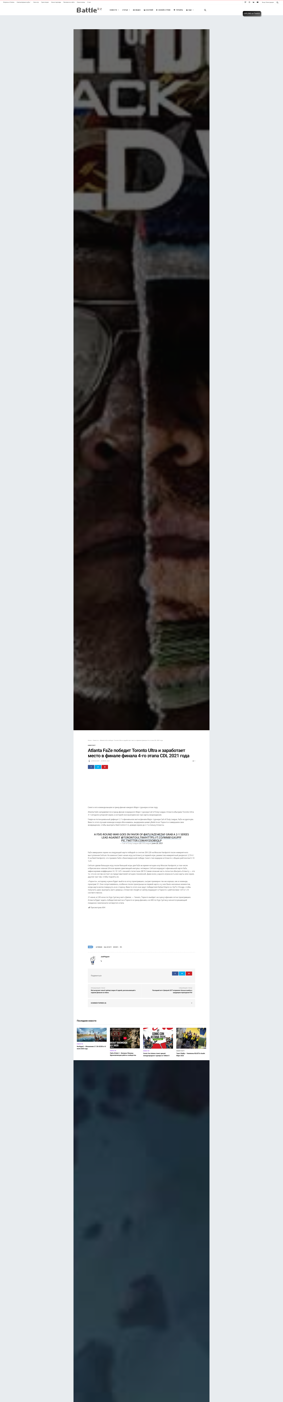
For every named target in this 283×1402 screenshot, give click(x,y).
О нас (89, 2)
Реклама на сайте (68, 2)
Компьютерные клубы (23, 2)
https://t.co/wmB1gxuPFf (163, 837)
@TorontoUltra (133, 837)
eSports (115, 947)
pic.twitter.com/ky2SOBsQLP (141, 840)
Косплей (149, 10)
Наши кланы (81, 2)
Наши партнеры (56, 2)
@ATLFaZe (150, 834)
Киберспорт (92, 745)
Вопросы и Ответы (8, 2)
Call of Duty (108, 947)
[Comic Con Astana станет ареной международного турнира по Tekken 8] (158, 1038)
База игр (36, 2)
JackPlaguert (95, 761)
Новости (113, 10)
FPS (121, 947)
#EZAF (161, 834)
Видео (138, 10)
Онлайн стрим (164, 10)
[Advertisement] (141, 788)
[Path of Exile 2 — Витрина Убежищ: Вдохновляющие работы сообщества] (125, 1038)
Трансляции (45, 2)
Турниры (179, 10)
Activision (99, 947)
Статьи (125, 10)
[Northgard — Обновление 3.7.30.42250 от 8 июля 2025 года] (92, 1035)
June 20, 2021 (157, 843)
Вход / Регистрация (268, 2)
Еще (190, 10)
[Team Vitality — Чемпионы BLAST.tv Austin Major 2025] (191, 1038)
